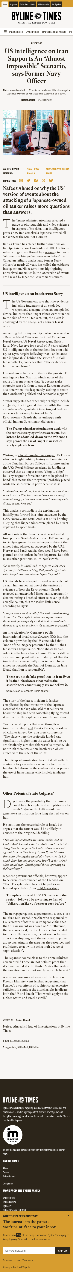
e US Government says (29, 301)
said (30, 728)
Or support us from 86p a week (18, 1260)
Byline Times (9, 1197)
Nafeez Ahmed (28, 99)
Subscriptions (9, 1176)
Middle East (22, 1047)
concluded (49, 641)
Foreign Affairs (9, 1047)
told (40, 888)
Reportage (36, 43)
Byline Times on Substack (14, 1210)
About (5, 1168)
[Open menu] (5, 31)
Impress (18, 1120)
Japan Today (51, 888)
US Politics (34, 1047)
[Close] (69, 1215)
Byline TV (7, 1205)
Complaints (8, 1183)
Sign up (62, 1250)
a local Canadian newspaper (36, 455)
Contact (6, 1172)
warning (50, 252)
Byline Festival (9, 1201)
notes (50, 377)
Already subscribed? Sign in (16, 1267)
